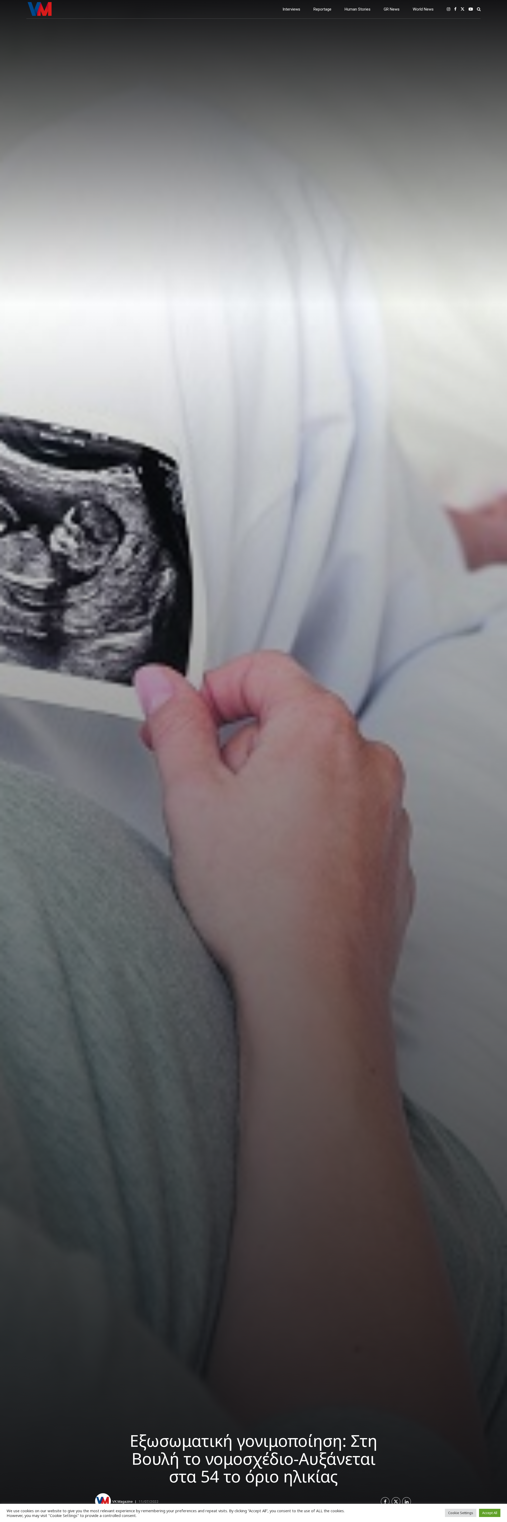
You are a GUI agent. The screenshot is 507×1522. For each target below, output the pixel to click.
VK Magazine (122, 1501)
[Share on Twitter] (396, 1501)
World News (423, 9)
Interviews (291, 9)
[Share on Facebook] (385, 1501)
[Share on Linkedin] (406, 1501)
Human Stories (357, 9)
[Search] (479, 9)
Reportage (322, 9)
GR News (392, 9)
